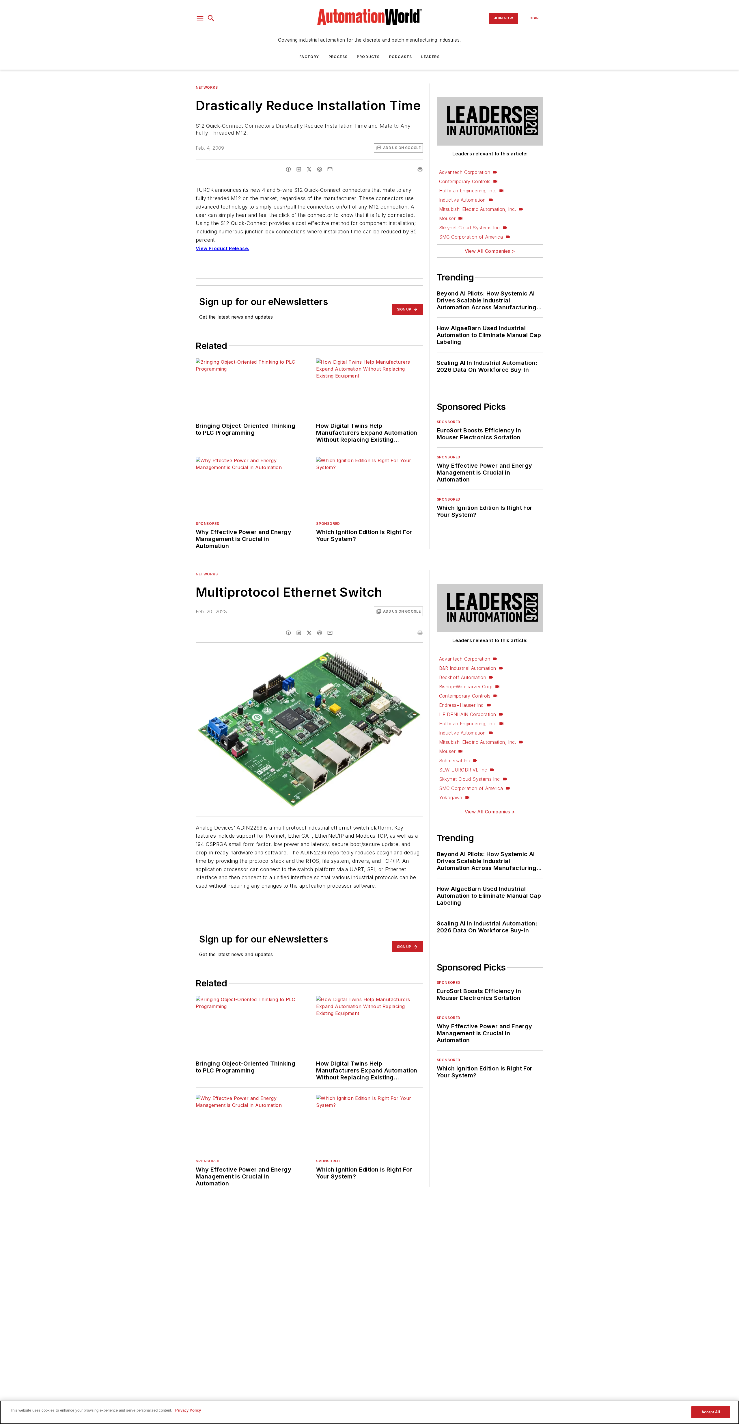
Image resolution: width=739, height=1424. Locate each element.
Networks (207, 87)
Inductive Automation (462, 200)
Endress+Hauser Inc (461, 705)
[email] (330, 169)
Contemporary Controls (464, 181)
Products (368, 57)
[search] (211, 18)
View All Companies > (490, 251)
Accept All (710, 1412)
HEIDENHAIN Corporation (467, 714)
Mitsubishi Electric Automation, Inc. (477, 209)
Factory (309, 57)
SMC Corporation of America (471, 237)
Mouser (447, 218)
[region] (369, 1412)
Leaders (430, 57)
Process (338, 57)
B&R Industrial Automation (467, 668)
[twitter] (309, 169)
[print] (420, 169)
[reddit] (319, 169)
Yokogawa (450, 797)
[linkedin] (299, 169)
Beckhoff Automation (462, 677)
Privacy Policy (188, 1410)
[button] (200, 18)
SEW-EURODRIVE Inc (463, 770)
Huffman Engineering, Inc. (468, 191)
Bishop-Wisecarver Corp (466, 686)
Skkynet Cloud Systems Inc (469, 227)
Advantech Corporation (464, 172)
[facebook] (288, 169)
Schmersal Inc (454, 760)
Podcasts (400, 57)
